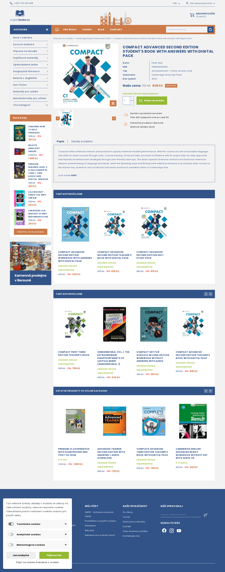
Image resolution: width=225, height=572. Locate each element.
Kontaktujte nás (131, 535)
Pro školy (70, 29)
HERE (74, 175)
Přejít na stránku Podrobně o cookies (37, 562)
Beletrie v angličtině (25, 78)
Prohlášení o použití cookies (100, 520)
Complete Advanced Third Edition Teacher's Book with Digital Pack (152, 452)
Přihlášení (90, 525)
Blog (101, 29)
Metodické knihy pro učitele (29, 98)
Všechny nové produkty (30, 231)
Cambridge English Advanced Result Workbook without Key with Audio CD (192, 453)
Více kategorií (21, 105)
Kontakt (116, 29)
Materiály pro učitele (25, 91)
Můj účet (89, 530)
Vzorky (87, 29)
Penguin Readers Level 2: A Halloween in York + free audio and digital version (38, 172)
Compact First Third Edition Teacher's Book (73, 353)
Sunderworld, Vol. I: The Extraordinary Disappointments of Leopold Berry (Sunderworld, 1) (113, 358)
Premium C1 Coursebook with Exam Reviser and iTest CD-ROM (74, 452)
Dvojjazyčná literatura (26, 71)
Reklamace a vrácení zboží (100, 535)
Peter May (157, 62)
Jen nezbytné (21, 555)
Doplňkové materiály (25, 57)
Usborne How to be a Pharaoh (36, 129)
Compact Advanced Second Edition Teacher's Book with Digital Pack (114, 255)
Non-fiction (20, 84)
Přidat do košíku (154, 100)
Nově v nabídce (22, 37)
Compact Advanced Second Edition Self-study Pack (150, 255)
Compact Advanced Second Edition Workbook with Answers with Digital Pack (75, 256)
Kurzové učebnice (23, 44)
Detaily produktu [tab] (82, 141)
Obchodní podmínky (134, 521)
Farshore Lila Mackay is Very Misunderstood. (38, 213)
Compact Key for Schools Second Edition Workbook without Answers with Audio (153, 356)
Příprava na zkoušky (25, 51)
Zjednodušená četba (25, 64)
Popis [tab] (60, 141)
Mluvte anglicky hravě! (34, 148)
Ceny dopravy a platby (135, 531)
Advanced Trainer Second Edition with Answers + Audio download (111, 453)
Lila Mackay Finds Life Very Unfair (37, 194)
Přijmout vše (54, 555)
